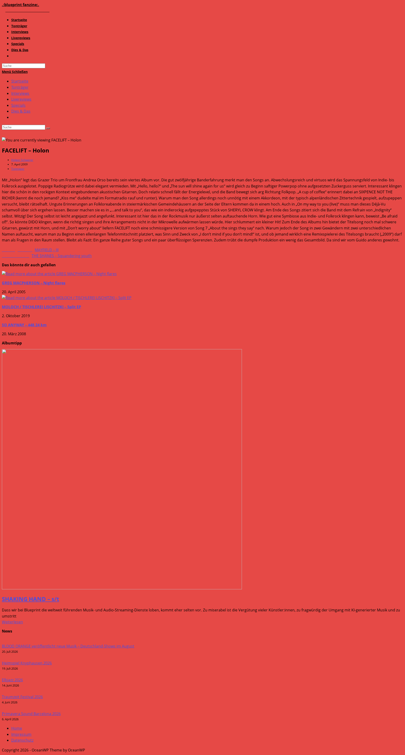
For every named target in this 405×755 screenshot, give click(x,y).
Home (16, 728)
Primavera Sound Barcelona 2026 (31, 713)
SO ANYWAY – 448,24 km (24, 325)
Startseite (19, 81)
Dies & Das (20, 111)
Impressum (21, 734)
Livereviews (21, 99)
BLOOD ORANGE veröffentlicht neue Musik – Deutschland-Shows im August (68, 646)
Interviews (20, 93)
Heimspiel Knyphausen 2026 (27, 663)
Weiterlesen (12, 622)
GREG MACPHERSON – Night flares (33, 283)
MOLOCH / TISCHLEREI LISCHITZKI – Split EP (41, 306)
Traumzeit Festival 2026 (22, 696)
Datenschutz (22, 740)
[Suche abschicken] (48, 128)
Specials (18, 105)
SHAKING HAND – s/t (30, 599)
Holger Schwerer (22, 160)
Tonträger (20, 87)
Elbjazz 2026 (12, 680)
